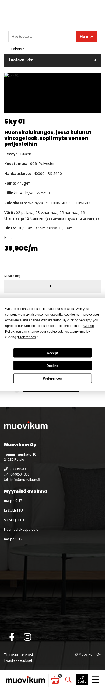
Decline (52, 365)
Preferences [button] (27, 337)
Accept (52, 353)
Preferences (52, 378)
